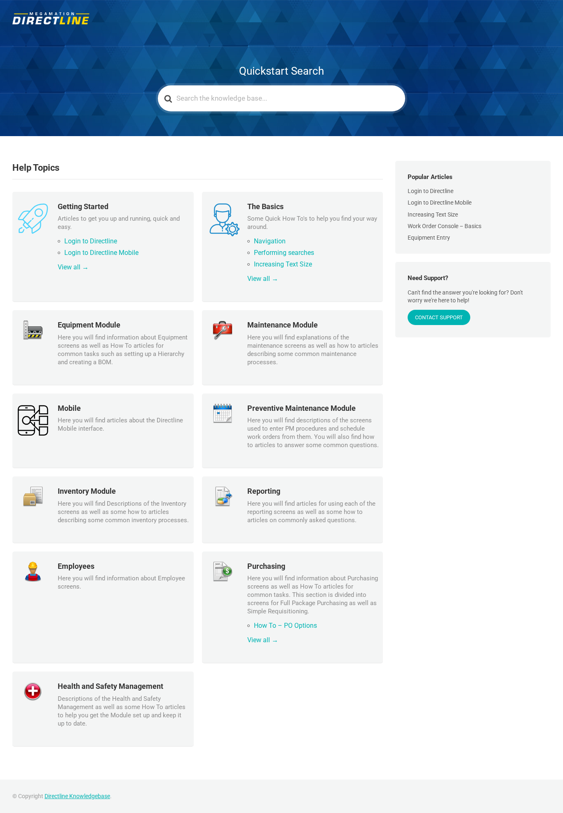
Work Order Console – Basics (444, 226)
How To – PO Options (285, 625)
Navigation (270, 241)
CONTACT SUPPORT (439, 317)
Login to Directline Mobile (101, 253)
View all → (73, 267)
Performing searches (284, 253)
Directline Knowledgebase (77, 796)
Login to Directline (90, 241)
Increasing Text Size (283, 264)
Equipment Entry (429, 237)
